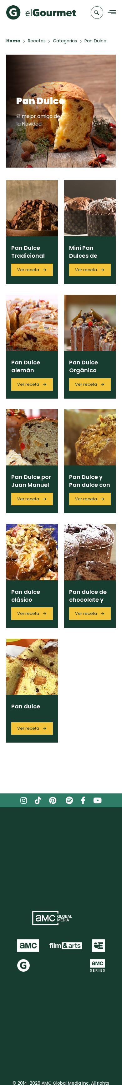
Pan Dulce (95, 41)
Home (13, 41)
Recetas (37, 41)
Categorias (65, 41)
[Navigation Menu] (110, 13)
